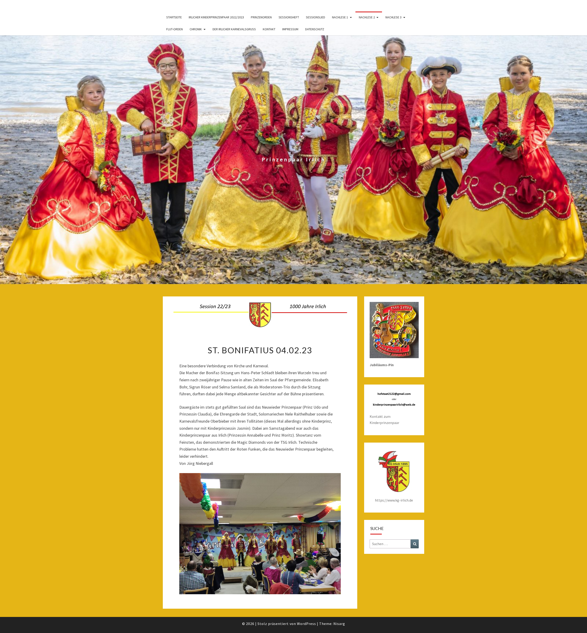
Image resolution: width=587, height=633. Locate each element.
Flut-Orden (174, 29)
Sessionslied (315, 17)
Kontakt (269, 29)
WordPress (306, 623)
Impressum (290, 29)
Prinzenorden (261, 17)
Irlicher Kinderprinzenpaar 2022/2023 (216, 17)
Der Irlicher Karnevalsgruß (234, 29)
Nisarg (339, 623)
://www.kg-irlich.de (398, 500)
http (378, 500)
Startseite (174, 17)
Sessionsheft (289, 17)
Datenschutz (314, 29)
